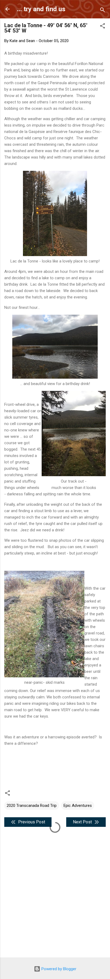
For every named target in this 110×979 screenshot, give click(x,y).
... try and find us (41, 9)
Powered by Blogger (58, 968)
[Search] (102, 11)
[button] (102, 27)
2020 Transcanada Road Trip (32, 805)
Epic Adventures (78, 805)
